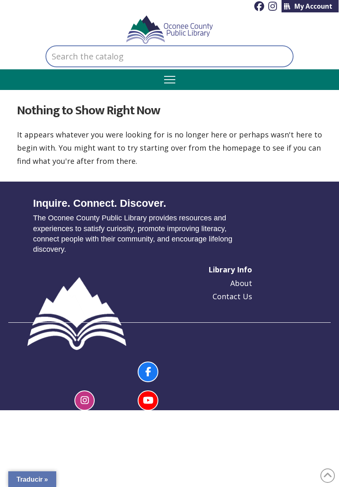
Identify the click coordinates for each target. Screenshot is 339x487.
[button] (169, 79)
